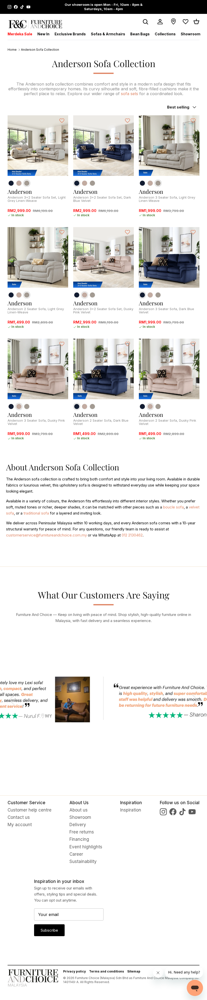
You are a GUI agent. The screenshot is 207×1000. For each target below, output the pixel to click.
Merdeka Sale (20, 34)
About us (78, 810)
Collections (165, 34)
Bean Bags (140, 34)
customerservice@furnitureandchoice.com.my (46, 535)
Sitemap (133, 971)
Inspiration (130, 810)
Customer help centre (29, 810)
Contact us (19, 817)
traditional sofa (36, 513)
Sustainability (83, 861)
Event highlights (85, 846)
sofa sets (129, 93)
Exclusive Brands (70, 34)
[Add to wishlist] (62, 120)
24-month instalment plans (89, 5)
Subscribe (49, 930)
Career (76, 854)
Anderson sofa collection (40, 49)
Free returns (81, 831)
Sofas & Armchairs (108, 34)
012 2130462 (132, 535)
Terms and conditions (106, 971)
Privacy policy (74, 971)
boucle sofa (173, 507)
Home (12, 49)
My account (20, 824)
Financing (79, 839)
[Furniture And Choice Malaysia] (35, 24)
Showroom (190, 34)
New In (43, 34)
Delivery (77, 824)
